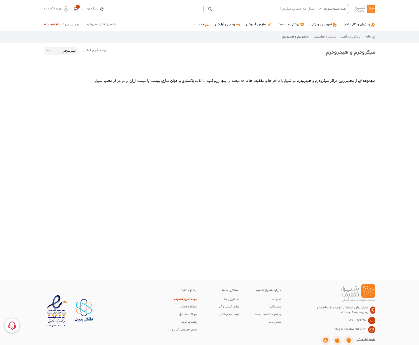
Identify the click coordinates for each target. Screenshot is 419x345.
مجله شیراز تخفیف (185, 299)
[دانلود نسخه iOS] (337, 340)
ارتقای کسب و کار (229, 307)
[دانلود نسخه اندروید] (349, 340)
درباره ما (276, 299)
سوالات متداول (188, 314)
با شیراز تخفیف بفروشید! (100, 24)
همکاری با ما (231, 299)
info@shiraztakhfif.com (350, 329)
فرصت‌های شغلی (228, 314)
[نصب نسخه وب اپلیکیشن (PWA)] (325, 340)
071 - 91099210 (52, 25)
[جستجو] (210, 9)
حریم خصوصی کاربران (184, 330)
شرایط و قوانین (188, 307)
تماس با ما (274, 322)
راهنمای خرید (189, 322)
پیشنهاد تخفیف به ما (268, 314)
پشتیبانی (275, 307)
